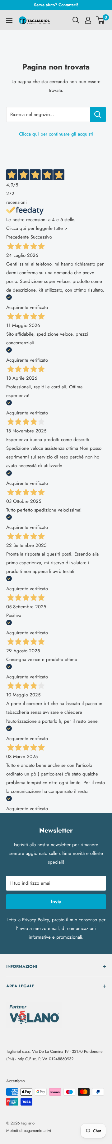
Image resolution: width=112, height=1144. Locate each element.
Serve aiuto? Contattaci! (56, 5)
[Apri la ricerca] (75, 20)
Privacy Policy (35, 919)
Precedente (17, 237)
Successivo (41, 237)
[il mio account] (88, 20)
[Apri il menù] (9, 20)
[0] (101, 20)
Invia (56, 901)
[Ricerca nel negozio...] (98, 114)
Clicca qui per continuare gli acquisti (56, 134)
